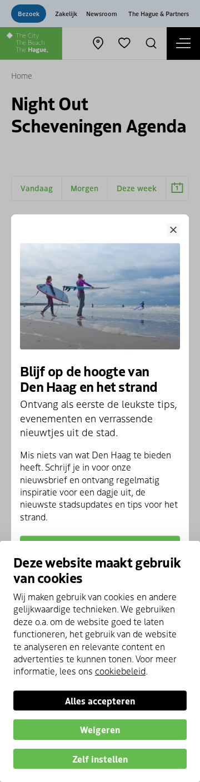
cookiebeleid (120, 671)
